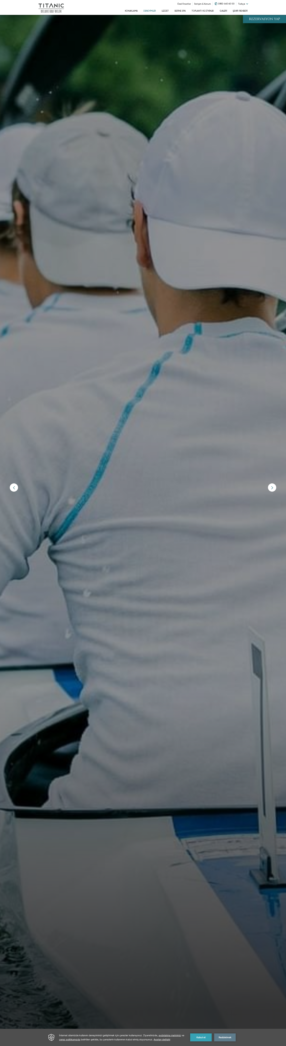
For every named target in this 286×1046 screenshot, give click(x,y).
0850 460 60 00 (226, 3)
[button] (14, 487)
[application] (143, 1037)
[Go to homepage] (51, 7)
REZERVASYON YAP (264, 19)
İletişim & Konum (202, 4)
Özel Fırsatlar (184, 4)
